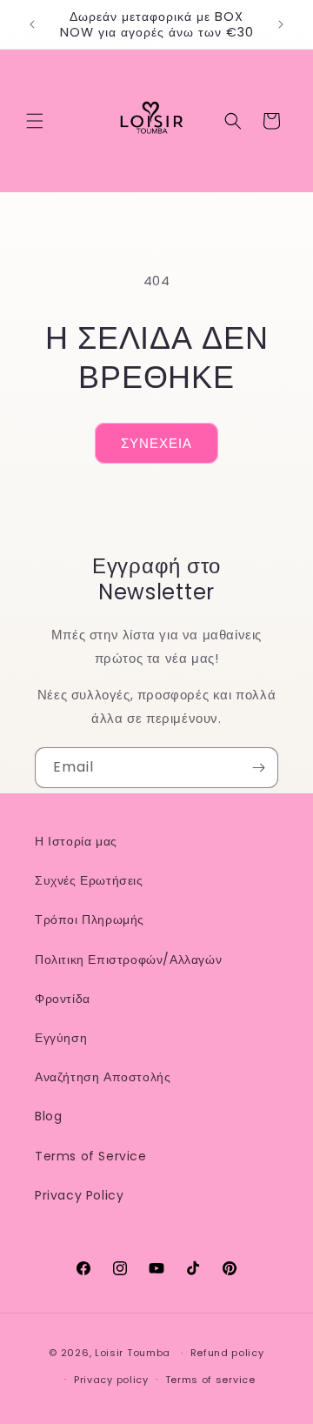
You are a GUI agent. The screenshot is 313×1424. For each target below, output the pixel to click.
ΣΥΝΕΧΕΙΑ (156, 443)
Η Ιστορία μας (76, 841)
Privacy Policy (79, 1195)
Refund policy (227, 1353)
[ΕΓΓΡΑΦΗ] (258, 767)
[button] (35, 121)
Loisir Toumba (132, 1353)
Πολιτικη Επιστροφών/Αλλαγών (128, 959)
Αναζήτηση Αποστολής (102, 1077)
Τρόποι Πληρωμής (89, 919)
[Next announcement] (281, 24)
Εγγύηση (61, 1037)
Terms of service (210, 1380)
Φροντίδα (62, 998)
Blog (48, 1116)
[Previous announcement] (32, 24)
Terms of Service (91, 1156)
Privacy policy (111, 1380)
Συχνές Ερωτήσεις (89, 880)
